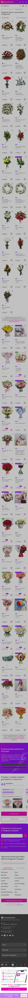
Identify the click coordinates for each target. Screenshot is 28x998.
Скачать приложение (14, 989)
